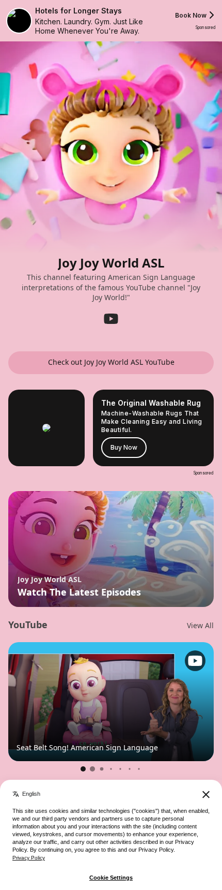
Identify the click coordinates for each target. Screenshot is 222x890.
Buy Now (123, 447)
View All (200, 625)
